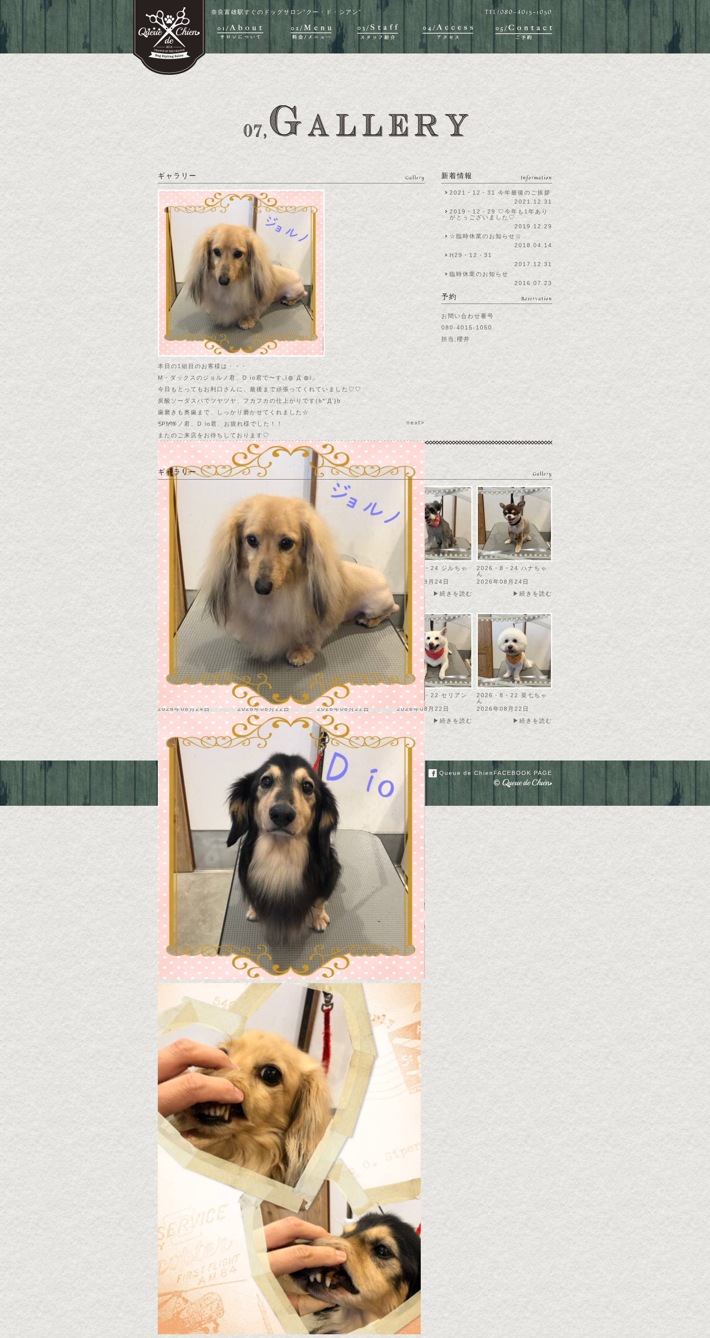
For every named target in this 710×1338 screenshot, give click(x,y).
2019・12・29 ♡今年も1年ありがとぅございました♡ (499, 214)
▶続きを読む (453, 593)
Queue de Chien (494, 773)
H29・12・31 (473, 255)
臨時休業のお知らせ (479, 274)
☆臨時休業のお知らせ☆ (486, 236)
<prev (167, 422)
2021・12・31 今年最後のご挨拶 (500, 192)
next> (415, 422)
